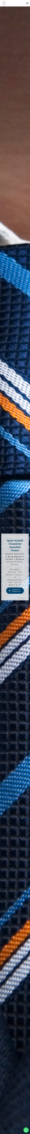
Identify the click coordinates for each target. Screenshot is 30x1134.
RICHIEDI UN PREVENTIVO (16, 590)
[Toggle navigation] (27, 3)
